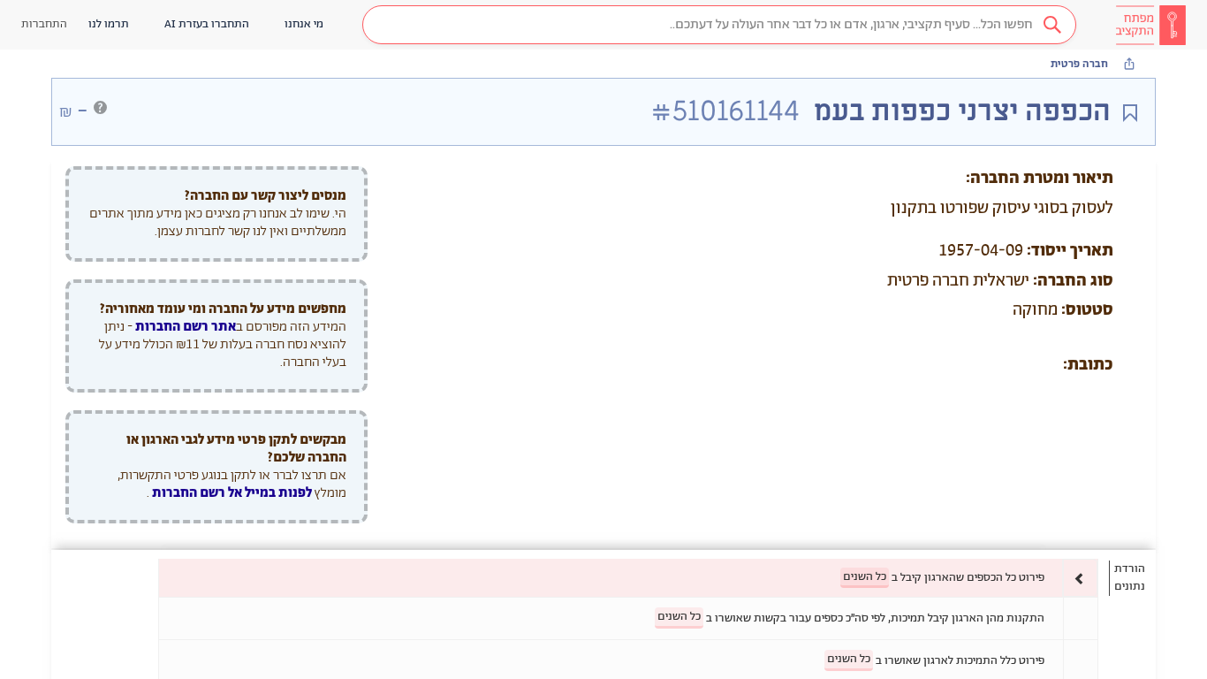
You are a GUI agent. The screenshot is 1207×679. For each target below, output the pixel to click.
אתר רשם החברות (185, 326)
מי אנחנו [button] (304, 24)
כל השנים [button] (864, 576)
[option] (628, 578)
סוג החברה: (1073, 281)
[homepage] (1150, 25)
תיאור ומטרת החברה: (1039, 178)
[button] (719, 24)
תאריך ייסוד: (1070, 251)
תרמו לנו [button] (108, 24)
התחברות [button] (44, 24)
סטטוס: (1087, 310)
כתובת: (1088, 365)
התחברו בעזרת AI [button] (206, 24)
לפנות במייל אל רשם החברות (230, 493)
